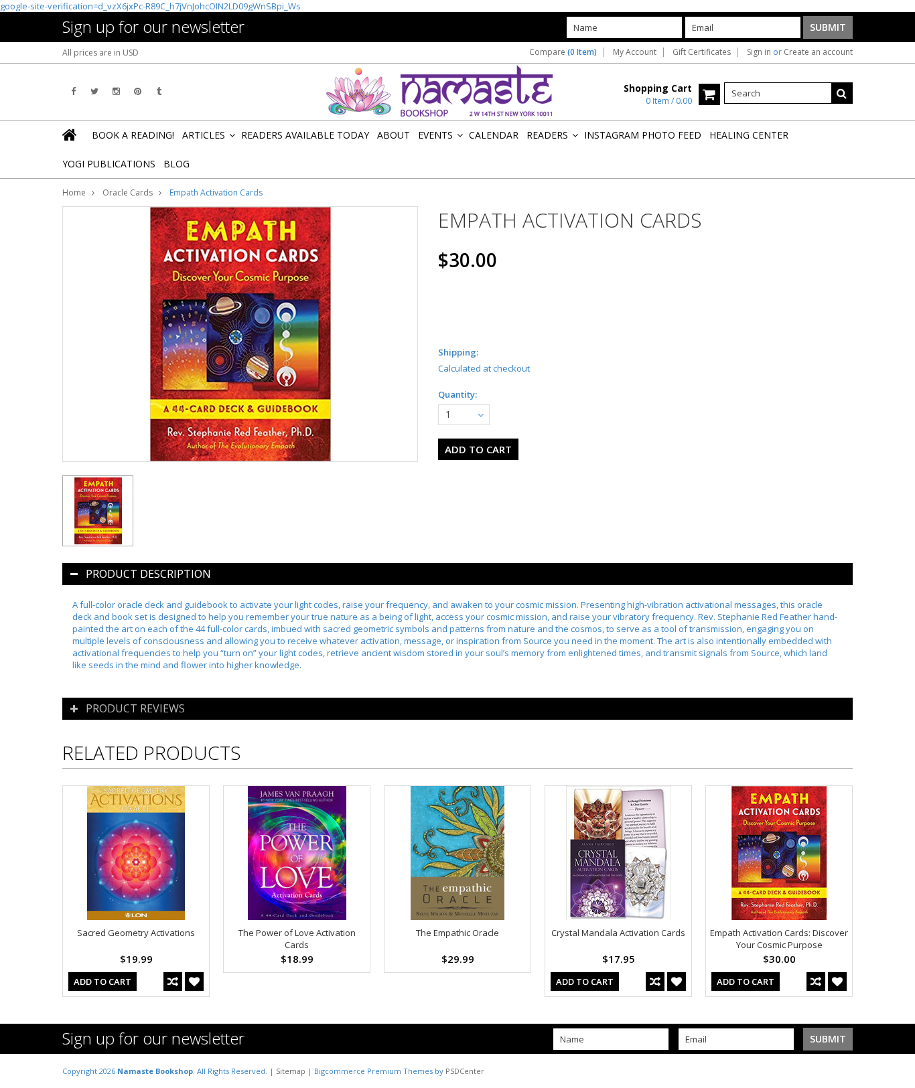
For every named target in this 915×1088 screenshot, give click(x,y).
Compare (563, 52)
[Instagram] (116, 91)
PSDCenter (464, 1071)
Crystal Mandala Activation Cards (618, 933)
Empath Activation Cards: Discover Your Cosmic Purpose (779, 939)
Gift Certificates (702, 52)
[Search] (842, 93)
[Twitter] (94, 91)
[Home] (70, 135)
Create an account (818, 52)
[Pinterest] (137, 91)
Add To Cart (102, 982)
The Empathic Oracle (457, 933)
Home (74, 192)
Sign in (759, 52)
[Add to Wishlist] (194, 981)
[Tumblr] (159, 91)
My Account (634, 52)
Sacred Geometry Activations (136, 933)
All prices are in (100, 52)
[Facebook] (73, 91)
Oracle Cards (127, 192)
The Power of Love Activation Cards (297, 939)
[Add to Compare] (172, 981)
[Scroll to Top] (895, 1071)
